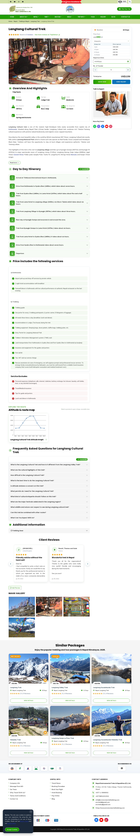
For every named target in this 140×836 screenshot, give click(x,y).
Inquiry (103, 17)
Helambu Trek (15, 740)
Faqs (93, 17)
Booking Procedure (58, 786)
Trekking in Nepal (24, 21)
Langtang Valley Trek (60, 687)
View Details (28, 700)
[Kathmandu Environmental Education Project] (36, 768)
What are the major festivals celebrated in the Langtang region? (36, 502)
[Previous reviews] (11, 564)
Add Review (16, 588)
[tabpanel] (49, 335)
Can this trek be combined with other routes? (28, 512)
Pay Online (55, 796)
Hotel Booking (57, 792)
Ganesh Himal (18, 155)
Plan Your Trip (126, 9)
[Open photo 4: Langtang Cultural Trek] (22, 627)
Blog (113, 17)
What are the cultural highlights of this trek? (28, 470)
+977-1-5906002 (102, 792)
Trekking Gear (17, 531)
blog (53, 799)
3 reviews (29, 35)
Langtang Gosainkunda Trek (104, 687)
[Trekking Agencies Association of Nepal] (20, 768)
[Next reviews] (88, 564)
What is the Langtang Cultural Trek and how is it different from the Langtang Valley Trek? (45, 465)
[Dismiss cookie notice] (31, 811)
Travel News (56, 783)
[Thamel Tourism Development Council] (60, 768)
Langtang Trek (35, 21)
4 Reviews (66, 693)
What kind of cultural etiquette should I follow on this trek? (33, 496)
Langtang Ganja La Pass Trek (63, 738)
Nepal (35, 17)
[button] (28, 427)
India (69, 17)
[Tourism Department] (12, 768)
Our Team (13, 789)
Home (12, 17)
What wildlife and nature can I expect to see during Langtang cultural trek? (40, 507)
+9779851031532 (102, 796)
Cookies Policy (11, 823)
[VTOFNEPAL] (52, 768)
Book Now (102, 82)
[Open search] (129, 1)
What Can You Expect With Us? (22, 518)
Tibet (46, 17)
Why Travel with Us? (17, 792)
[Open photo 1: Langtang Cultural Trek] (22, 607)
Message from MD (16, 786)
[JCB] (38, 820)
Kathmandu (13, 129)
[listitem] (94, 126)
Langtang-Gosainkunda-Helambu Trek (107, 740)
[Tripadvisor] (122, 768)
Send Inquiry (121, 82)
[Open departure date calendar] (128, 61)
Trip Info (81, 17)
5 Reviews (25, 693)
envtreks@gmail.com (103, 804)
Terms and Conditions (18, 796)
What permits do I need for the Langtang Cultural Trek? (32, 491)
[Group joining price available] (45, 680)
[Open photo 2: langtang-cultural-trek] (49, 607)
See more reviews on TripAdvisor (46, 35)
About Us (23, 17)
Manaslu (74, 155)
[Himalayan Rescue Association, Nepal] (44, 768)
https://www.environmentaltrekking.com (110, 808)
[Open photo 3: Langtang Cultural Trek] (76, 607)
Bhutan (57, 17)
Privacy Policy (24, 821)
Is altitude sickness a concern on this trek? (27, 486)
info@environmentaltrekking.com (107, 800)
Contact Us (125, 17)
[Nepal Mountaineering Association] (28, 768)
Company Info (15, 783)
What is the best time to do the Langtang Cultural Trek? (32, 480)
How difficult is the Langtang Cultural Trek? (27, 475)
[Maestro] (47, 820)
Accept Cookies (12, 829)
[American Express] (56, 820)
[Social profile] (96, 820)
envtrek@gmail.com (103, 802)
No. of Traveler (98, 66)
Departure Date (98, 58)
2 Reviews (25, 746)
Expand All (85, 169)
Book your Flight (57, 789)
